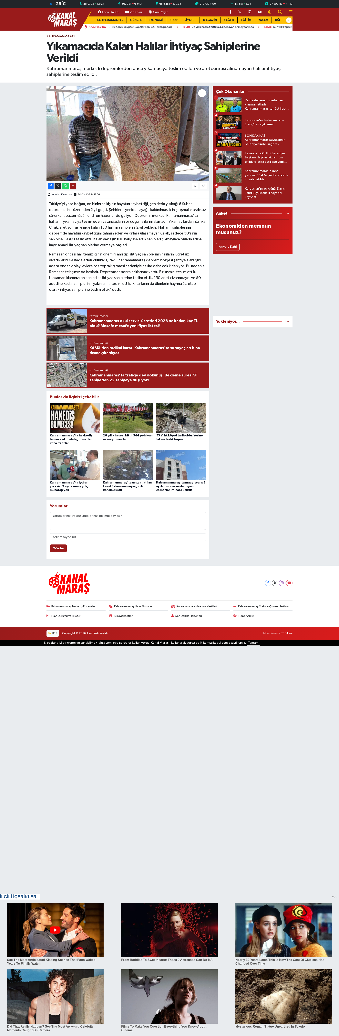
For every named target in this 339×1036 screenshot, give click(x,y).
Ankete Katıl (228, 246)
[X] (275, 583)
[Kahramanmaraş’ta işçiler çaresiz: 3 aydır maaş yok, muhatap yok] (75, 465)
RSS (54, 633)
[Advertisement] (253, 284)
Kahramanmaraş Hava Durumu (133, 606)
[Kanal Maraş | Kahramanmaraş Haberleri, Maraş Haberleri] (62, 19)
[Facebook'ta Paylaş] (51, 186)
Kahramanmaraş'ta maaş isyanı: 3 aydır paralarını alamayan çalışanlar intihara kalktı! (181, 486)
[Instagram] (282, 583)
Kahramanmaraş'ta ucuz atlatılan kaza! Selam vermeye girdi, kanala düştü (127, 486)
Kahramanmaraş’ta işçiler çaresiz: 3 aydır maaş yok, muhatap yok (69, 486)
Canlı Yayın (160, 12)
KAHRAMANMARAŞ (110, 20)
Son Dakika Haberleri (188, 615)
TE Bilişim (287, 633)
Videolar (136, 12)
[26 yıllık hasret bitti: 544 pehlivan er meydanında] (128, 418)
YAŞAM (263, 20)
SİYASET (190, 20)
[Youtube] (289, 583)
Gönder (58, 548)
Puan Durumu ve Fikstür (65, 615)
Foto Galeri (110, 12)
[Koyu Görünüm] (270, 12)
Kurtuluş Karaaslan (62, 194)
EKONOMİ (156, 20)
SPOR (174, 20)
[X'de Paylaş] (58, 186)
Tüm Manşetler (123, 615)
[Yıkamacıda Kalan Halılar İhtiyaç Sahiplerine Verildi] (128, 133)
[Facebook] (268, 583)
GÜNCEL (136, 20)
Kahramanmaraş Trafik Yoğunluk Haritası (263, 606)
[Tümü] (287, 213)
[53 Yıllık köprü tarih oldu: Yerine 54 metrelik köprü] (181, 418)
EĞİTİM (246, 20)
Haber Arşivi (246, 615)
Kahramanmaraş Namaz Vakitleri (197, 606)
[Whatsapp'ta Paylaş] (65, 186)
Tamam (253, 642)
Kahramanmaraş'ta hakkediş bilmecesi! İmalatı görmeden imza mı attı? (71, 439)
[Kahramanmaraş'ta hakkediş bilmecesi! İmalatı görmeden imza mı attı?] (75, 418)
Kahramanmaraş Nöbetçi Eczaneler (73, 606)
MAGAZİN (210, 20)
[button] (289, 20)
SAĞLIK (229, 20)
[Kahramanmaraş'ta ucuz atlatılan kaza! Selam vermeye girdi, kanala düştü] (128, 465)
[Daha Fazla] (73, 186)
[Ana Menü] (289, 12)
